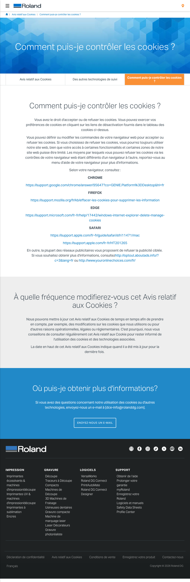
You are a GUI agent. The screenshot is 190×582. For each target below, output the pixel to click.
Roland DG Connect (94, 481)
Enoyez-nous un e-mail (95, 422)
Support (123, 470)
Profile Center (126, 512)
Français (12, 566)
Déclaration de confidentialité (26, 557)
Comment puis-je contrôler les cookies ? (60, 14)
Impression (15, 470)
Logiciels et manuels (130, 503)
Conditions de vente (102, 557)
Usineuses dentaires (58, 507)
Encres (11, 516)
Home (7, 14)
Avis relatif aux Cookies (23, 14)
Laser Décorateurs (57, 525)
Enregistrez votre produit (139, 557)
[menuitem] (183, 5)
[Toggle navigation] (7, 6)
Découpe (51, 476)
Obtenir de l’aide (127, 476)
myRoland (123, 490)
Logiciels (88, 470)
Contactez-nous (172, 557)
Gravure (51, 470)
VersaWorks (89, 476)
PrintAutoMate (90, 485)
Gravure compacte (57, 512)
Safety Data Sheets (129, 507)
